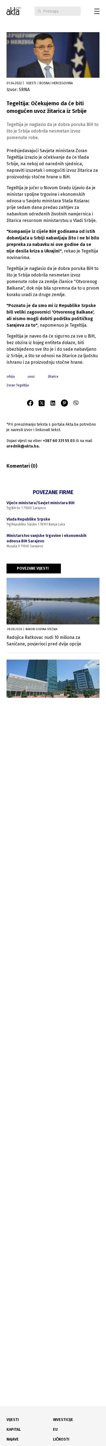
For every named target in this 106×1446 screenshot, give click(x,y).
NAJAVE (13, 1439)
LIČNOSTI (61, 1439)
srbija (11, 376)
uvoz (31, 376)
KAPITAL (14, 1429)
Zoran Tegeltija (18, 385)
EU (55, 1429)
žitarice (53, 376)
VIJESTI (13, 1419)
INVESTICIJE (63, 1419)
